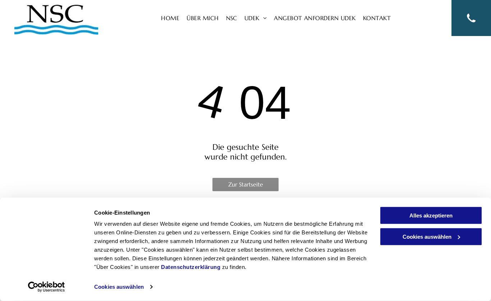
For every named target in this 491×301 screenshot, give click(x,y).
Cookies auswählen (119, 287)
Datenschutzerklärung (190, 267)
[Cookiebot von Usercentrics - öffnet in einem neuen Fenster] (46, 287)
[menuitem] (170, 18)
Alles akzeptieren (431, 215)
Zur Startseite (245, 184)
